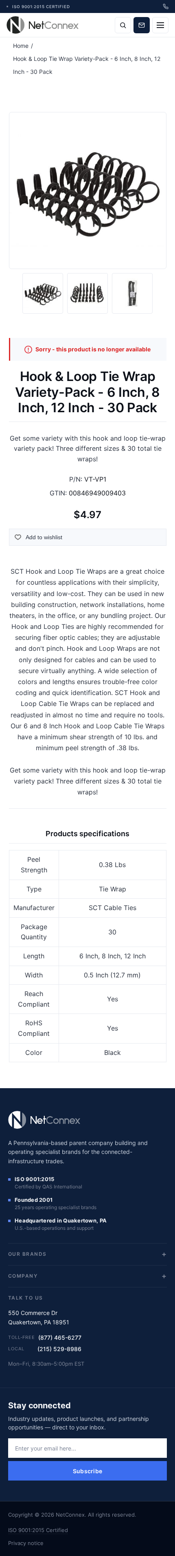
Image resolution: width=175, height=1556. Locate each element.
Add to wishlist (44, 537)
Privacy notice (26, 1543)
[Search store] (123, 25)
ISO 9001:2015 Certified (38, 1530)
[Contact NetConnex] (141, 25)
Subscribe (88, 1471)
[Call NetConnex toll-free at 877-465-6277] (165, 6)
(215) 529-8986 (59, 1348)
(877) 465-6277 (59, 1337)
